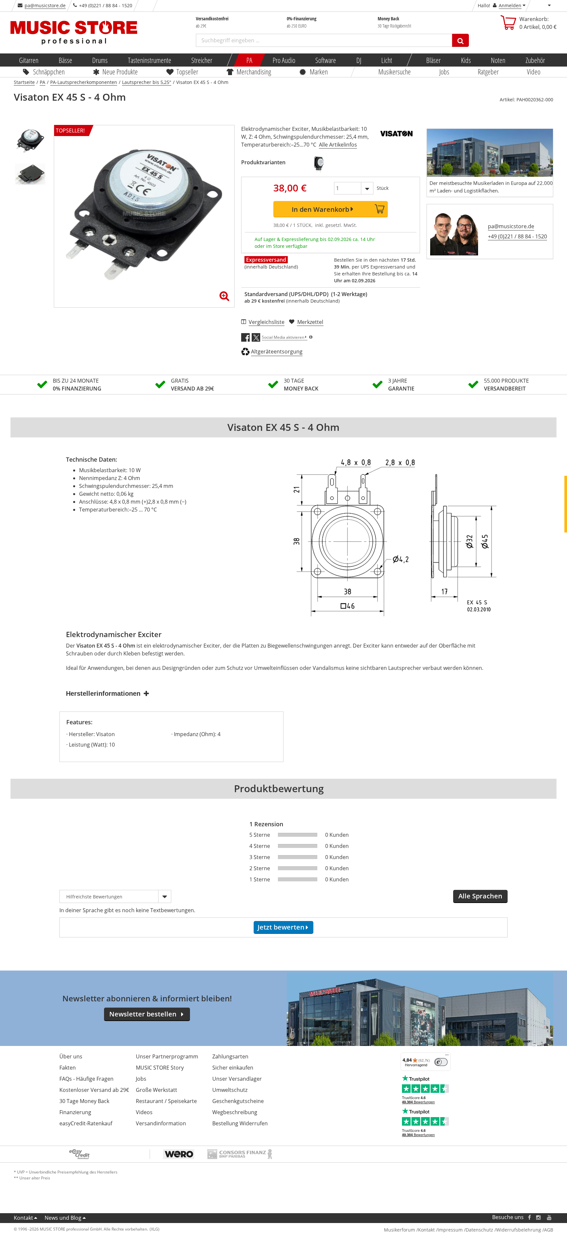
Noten (498, 60)
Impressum (450, 1230)
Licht (386, 60)
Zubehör (535, 60)
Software (325, 60)
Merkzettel (310, 322)
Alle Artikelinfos (338, 144)
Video (534, 71)
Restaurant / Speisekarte (166, 1101)
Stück (382, 188)
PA (249, 60)
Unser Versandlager (237, 1078)
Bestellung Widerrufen (240, 1123)
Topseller (187, 71)
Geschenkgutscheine (238, 1101)
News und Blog (63, 1217)
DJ (358, 60)
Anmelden (510, 5)
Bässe (65, 60)
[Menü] (447, 1056)
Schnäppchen (49, 71)
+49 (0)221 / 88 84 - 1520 (517, 236)
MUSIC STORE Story (160, 1067)
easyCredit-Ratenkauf (85, 1123)
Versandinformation (161, 1123)
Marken (319, 71)
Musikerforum (399, 1230)
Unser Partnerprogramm (167, 1056)
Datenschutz (479, 1230)
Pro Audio (283, 60)
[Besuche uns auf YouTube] (549, 1217)
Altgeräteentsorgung (277, 351)
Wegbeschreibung (234, 1112)
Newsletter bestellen (143, 1014)
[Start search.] (460, 40)
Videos (144, 1112)
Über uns (70, 1056)
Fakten (67, 1067)
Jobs (444, 71)
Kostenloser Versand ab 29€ (94, 1090)
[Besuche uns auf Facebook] (529, 1217)
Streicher (201, 60)
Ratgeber (488, 71)
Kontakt (23, 1217)
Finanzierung (75, 1112)
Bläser (433, 60)
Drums (100, 60)
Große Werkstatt (156, 1090)
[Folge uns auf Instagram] (538, 1217)
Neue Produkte (120, 71)
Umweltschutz (229, 1090)
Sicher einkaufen (232, 1067)
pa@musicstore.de (45, 5)
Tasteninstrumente (149, 60)
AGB (548, 1230)
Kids (466, 60)
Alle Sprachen (480, 896)
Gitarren (28, 60)
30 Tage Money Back (84, 1101)
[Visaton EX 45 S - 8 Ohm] (320, 164)
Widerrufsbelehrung (518, 1230)
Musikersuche (395, 71)
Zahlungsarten (230, 1056)
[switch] (441, 1062)
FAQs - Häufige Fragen (86, 1078)
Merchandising (254, 71)
